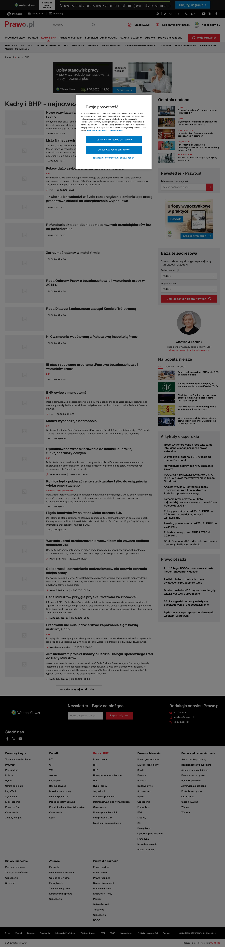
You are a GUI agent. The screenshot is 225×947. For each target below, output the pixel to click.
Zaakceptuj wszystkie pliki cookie (114, 139)
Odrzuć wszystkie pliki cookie (114, 149)
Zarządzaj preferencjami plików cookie (114, 157)
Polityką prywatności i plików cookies (105, 130)
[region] (114, 132)
